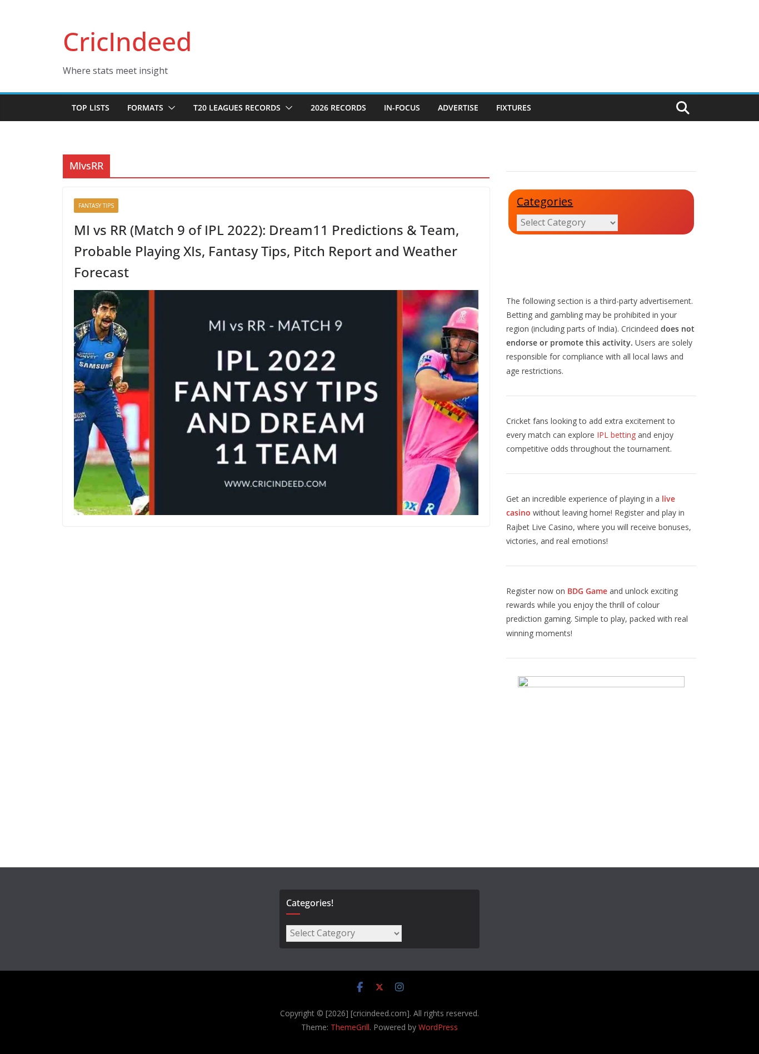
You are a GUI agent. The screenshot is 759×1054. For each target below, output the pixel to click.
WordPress (438, 1027)
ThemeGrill (350, 1027)
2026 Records (338, 107)
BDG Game (587, 591)
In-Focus (402, 107)
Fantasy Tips (96, 205)
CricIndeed (127, 41)
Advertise (458, 107)
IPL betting (616, 434)
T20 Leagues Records (237, 107)
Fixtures (513, 107)
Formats (145, 107)
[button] (169, 108)
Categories (545, 201)
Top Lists (90, 107)
